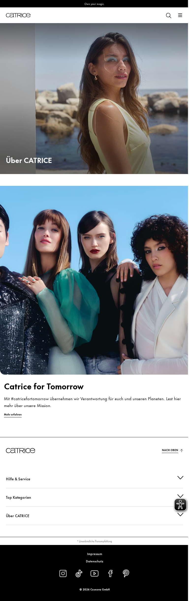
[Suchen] (168, 15)
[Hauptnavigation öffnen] (180, 15)
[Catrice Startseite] (18, 15)
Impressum (92, 553)
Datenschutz (92, 560)
